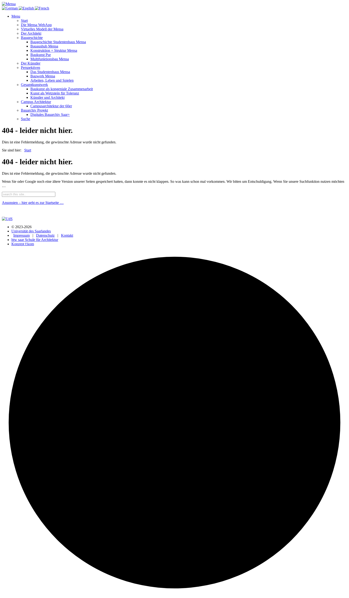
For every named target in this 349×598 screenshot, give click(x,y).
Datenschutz (45, 235)
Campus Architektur (36, 102)
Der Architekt (31, 33)
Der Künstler (30, 63)
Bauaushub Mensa (44, 46)
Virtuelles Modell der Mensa (42, 29)
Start (24, 21)
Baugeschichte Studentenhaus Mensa (58, 42)
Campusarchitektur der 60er (51, 106)
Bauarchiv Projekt (34, 110)
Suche (25, 119)
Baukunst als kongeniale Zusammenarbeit (61, 89)
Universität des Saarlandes (31, 231)
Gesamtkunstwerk (34, 85)
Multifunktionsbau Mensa (49, 59)
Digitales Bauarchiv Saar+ (50, 115)
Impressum (21, 235)
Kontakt (67, 235)
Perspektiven (30, 68)
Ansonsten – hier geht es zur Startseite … (33, 203)
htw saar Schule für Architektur (34, 240)
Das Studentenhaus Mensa (50, 72)
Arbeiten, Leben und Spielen (52, 80)
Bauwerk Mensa (42, 76)
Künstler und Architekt (47, 97)
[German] (10, 8)
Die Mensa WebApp (36, 25)
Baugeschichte (32, 38)
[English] (27, 8)
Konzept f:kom (22, 244)
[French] (42, 8)
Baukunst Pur (40, 55)
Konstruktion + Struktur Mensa (53, 50)
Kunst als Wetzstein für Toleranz (54, 93)
